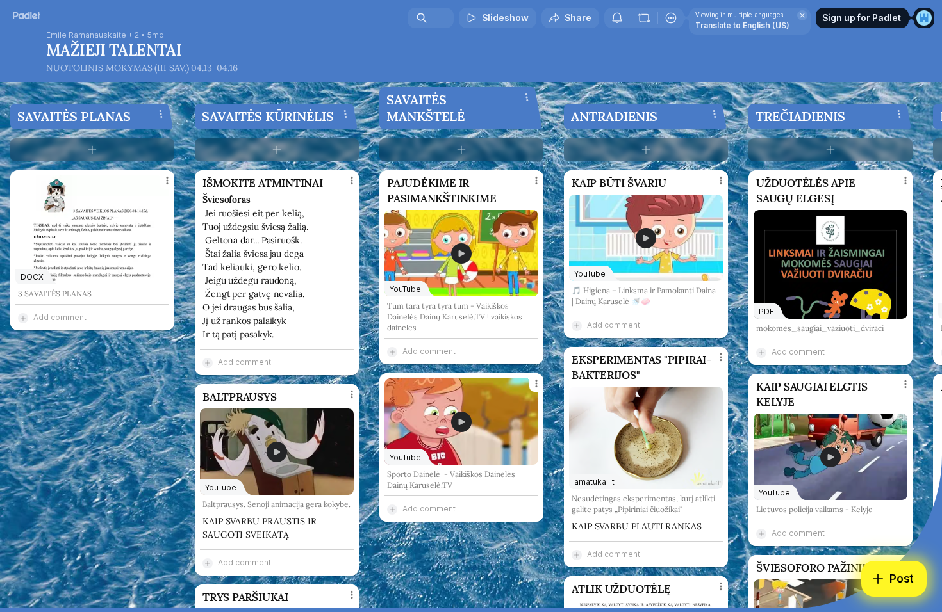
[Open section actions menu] (161, 114)
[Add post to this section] (92, 149)
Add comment (60, 317)
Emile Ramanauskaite (86, 35)
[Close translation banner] (802, 15)
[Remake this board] (644, 18)
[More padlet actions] (671, 18)
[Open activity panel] (617, 18)
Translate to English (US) (742, 25)
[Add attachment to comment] (23, 317)
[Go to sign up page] (924, 18)
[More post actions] (167, 180)
